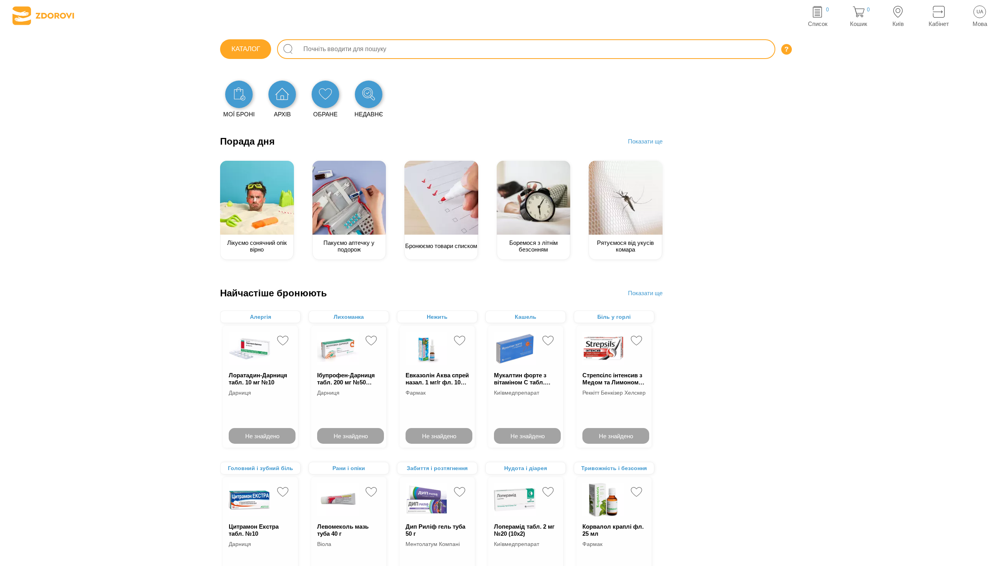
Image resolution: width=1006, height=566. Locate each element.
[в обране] (283, 340)
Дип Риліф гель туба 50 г (435, 530)
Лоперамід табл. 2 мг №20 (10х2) (524, 530)
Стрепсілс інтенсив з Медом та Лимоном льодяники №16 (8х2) (613, 379)
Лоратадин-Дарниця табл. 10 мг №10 (258, 379)
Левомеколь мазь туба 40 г (343, 530)
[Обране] (325, 94)
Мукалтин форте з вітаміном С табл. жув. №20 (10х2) (520, 379)
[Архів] (282, 94)
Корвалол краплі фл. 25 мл (613, 530)
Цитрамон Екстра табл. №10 (254, 530)
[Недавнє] (368, 94)
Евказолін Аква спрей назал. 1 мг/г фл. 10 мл (437, 379)
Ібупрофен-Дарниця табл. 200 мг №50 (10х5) (346, 379)
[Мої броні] (239, 94)
